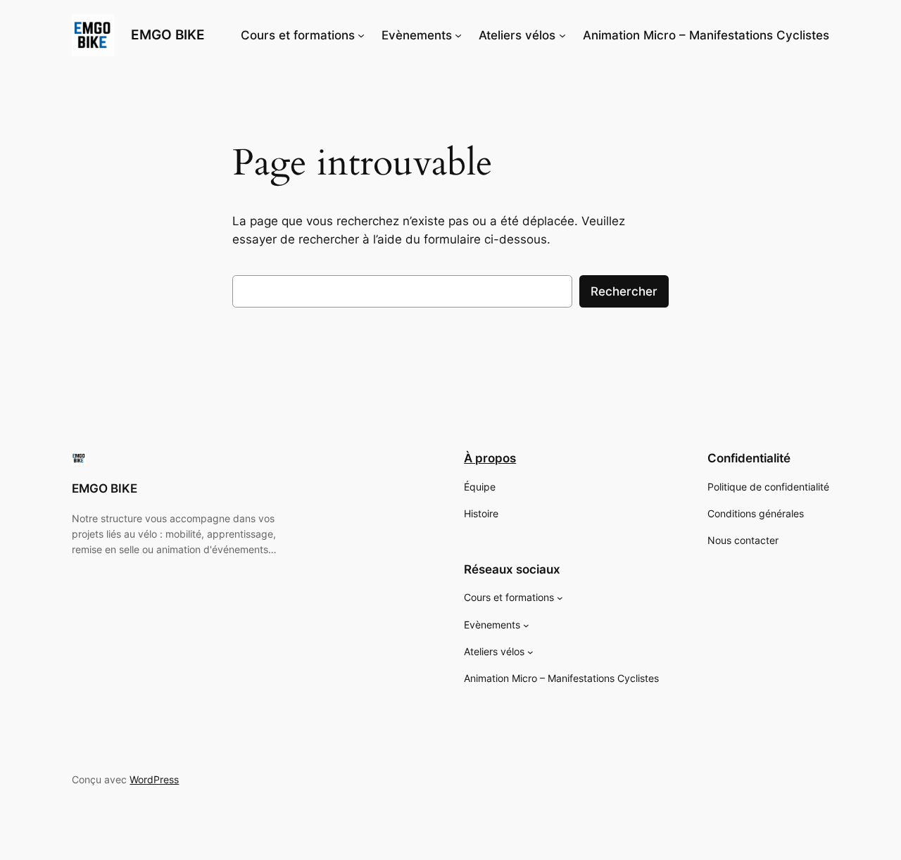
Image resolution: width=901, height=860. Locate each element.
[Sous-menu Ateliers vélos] (562, 35)
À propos (490, 458)
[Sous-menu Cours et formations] (361, 35)
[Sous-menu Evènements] (458, 35)
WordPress (154, 779)
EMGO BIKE (168, 34)
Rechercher (624, 291)
